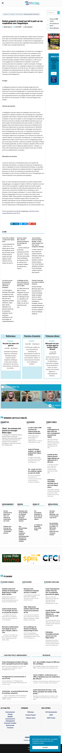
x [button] (59, 737)
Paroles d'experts (32, 336)
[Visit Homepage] (32, 3)
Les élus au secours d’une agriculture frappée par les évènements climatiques (7, 284)
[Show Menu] (2, 3)
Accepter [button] (45, 747)
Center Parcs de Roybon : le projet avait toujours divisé (8, 239)
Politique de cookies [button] (38, 743)
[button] (11, 396)
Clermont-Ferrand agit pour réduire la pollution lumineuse (38, 282)
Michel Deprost (14, 348)
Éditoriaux (11, 336)
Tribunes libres (52, 336)
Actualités (12, 14)
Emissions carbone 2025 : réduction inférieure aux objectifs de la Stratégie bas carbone (23, 241)
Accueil (7, 14)
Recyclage (10, 341)
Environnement (19, 14)
